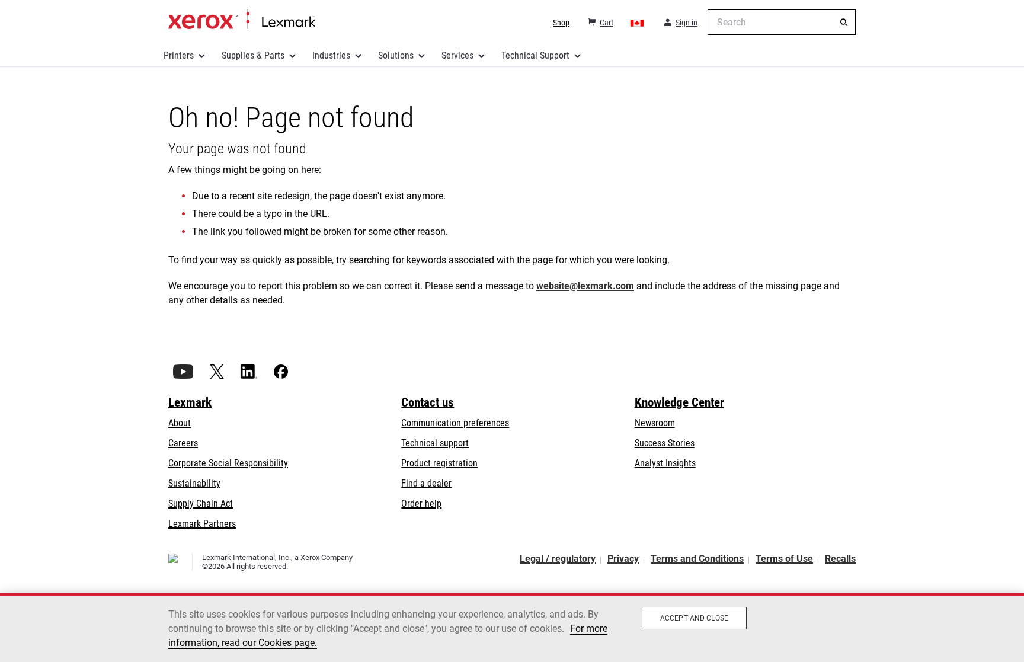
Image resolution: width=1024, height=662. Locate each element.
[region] (512, 627)
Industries (331, 55)
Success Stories (665, 443)
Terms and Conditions (697, 558)
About (179, 422)
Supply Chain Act (200, 503)
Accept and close (694, 618)
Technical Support (535, 55)
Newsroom (655, 422)
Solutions (396, 55)
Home (241, 19)
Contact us (427, 402)
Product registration (439, 463)
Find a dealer (426, 483)
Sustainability (194, 483)
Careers (183, 443)
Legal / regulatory (558, 558)
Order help (421, 503)
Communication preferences (455, 422)
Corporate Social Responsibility (228, 463)
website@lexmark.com (585, 286)
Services (457, 55)
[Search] (844, 22)
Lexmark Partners (202, 523)
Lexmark (190, 402)
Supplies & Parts (253, 55)
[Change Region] (637, 22)
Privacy (623, 558)
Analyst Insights (665, 463)
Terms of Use (784, 558)
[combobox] (782, 22)
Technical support (435, 443)
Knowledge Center (679, 402)
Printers (179, 55)
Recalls (840, 558)
